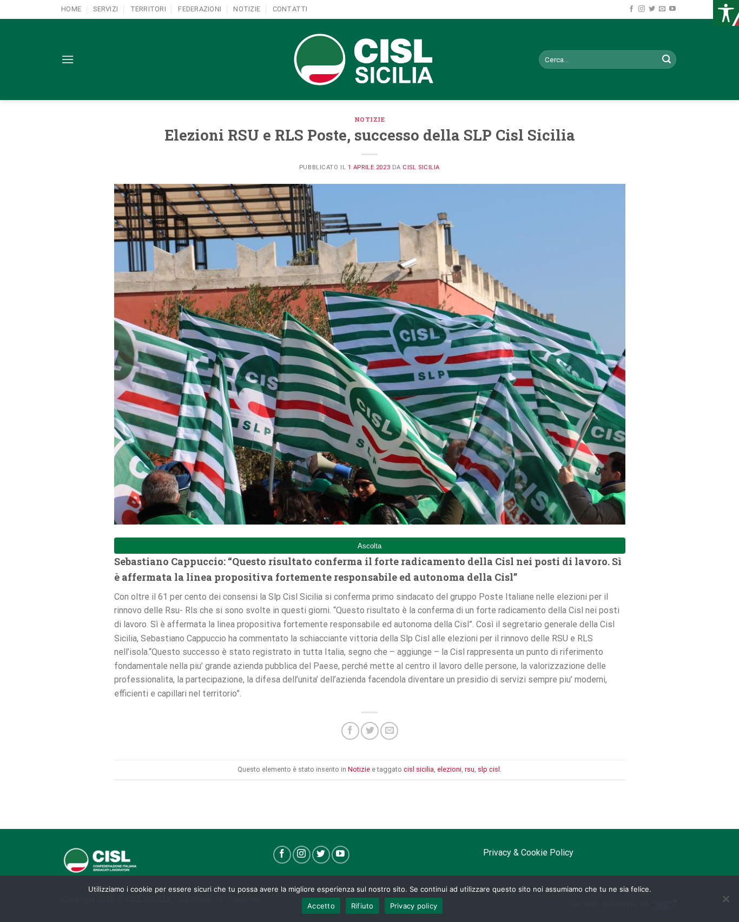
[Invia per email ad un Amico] (389, 731)
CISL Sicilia (421, 167)
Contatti (290, 9)
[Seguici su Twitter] (652, 9)
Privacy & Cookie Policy (528, 852)
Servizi (105, 9)
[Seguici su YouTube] (672, 9)
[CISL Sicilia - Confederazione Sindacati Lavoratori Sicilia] (369, 59)
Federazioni (199, 9)
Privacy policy (414, 905)
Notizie (246, 9)
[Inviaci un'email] (662, 9)
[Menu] (67, 59)
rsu (469, 769)
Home (71, 9)
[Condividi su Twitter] (370, 731)
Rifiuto (362, 905)
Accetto (321, 905)
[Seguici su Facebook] (631, 9)
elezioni (449, 769)
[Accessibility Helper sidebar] (726, 13)
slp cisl (489, 769)
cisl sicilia (419, 769)
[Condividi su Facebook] (350, 731)
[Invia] (666, 59)
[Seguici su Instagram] (641, 9)
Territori (148, 9)
